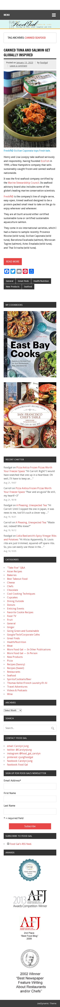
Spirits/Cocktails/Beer (19, 679)
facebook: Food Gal (17, 764)
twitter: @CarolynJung (19, 749)
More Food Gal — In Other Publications (29, 649)
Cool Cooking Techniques (21, 593)
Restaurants (13, 671)
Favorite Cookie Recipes (20, 612)
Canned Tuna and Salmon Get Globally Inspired (27, 52)
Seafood (28, 286)
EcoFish (45, 161)
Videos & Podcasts (17, 690)
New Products (12, 286)
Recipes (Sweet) (15, 668)
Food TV (11, 616)
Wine (10, 694)
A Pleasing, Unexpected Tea (31, 505)
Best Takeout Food (17, 578)
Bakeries (11, 575)
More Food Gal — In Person (22, 653)
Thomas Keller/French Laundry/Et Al (27, 683)
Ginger (10, 627)
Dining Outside (15, 601)
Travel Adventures (17, 686)
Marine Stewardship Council (23, 182)
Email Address (12, 780)
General (9, 281)
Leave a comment (18, 66)
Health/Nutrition (41, 281)
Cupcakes (12, 597)
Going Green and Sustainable (23, 630)
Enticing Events (15, 608)
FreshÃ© (8, 196)
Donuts (11, 604)
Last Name (9, 806)
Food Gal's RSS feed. (20, 843)
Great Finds (23, 281)
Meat (10, 645)
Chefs (10, 586)
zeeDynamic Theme (46, 1003)
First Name (10, 793)
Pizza (10, 660)
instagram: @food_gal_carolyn (23, 753)
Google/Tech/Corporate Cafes (23, 634)
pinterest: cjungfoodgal (20, 757)
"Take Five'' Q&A (16, 567)
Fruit (10, 619)
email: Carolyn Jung (18, 746)
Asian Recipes (14, 571)
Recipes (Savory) (16, 664)
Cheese (11, 582)
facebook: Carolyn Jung (19, 760)
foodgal (44, 62)
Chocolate (12, 590)
